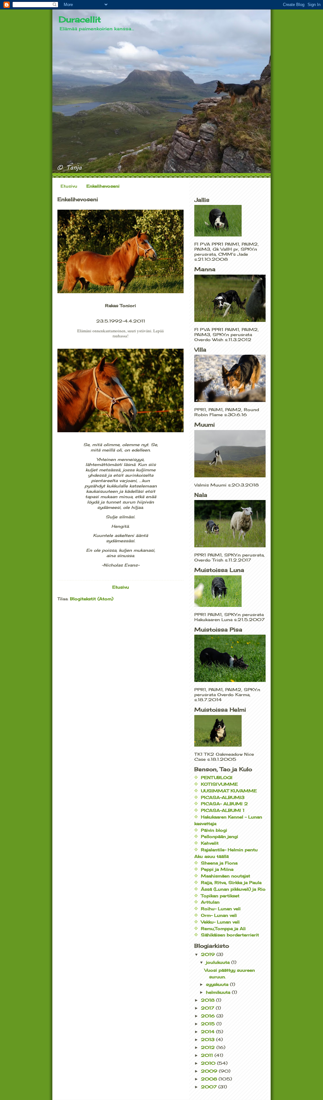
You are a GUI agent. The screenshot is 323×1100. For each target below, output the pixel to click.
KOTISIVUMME (219, 784)
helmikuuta (219, 992)
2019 (208, 954)
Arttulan (210, 902)
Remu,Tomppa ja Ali (223, 928)
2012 (208, 1047)
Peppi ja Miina (217, 869)
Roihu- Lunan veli (221, 908)
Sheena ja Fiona (219, 862)
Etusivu (69, 186)
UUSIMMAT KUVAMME (229, 790)
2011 (207, 1055)
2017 (208, 1007)
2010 (209, 1063)
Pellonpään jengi (219, 836)
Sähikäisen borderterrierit (230, 934)
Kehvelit (210, 843)
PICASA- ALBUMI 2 (224, 803)
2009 (210, 1071)
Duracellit (80, 19)
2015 (208, 1023)
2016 (208, 1015)
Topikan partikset (220, 895)
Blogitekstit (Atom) (91, 598)
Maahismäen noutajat (225, 875)
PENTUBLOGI (216, 777)
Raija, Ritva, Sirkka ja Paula (231, 882)
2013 (208, 1039)
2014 (208, 1031)
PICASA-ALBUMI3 (222, 797)
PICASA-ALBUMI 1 (222, 810)
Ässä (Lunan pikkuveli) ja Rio (233, 889)
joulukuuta (218, 962)
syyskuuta (218, 984)
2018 (208, 1000)
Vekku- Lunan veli (220, 921)
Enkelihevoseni (103, 186)
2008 (210, 1078)
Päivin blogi (214, 830)
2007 (209, 1086)
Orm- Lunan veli (219, 915)
